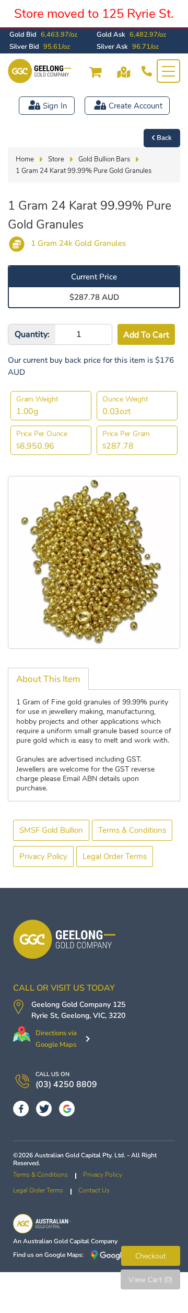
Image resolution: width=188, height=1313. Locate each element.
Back (164, 138)
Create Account (135, 106)
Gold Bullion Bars (104, 159)
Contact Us (94, 1190)
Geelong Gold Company (71, 1005)
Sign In (55, 106)
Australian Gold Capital (56, 1241)
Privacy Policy (43, 856)
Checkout (150, 1256)
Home (25, 159)
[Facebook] (21, 1108)
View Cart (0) (150, 1280)
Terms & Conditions (132, 830)
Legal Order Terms (115, 856)
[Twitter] (44, 1108)
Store (56, 159)
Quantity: (32, 334)
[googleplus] (67, 1108)
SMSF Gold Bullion (51, 830)
